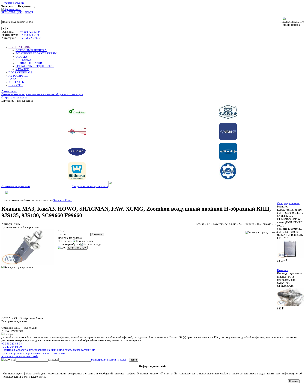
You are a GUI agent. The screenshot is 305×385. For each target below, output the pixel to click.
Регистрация (98, 359)
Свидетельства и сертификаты (90, 186)
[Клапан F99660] (27, 263)
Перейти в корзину (12, 2)
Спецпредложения (288, 203)
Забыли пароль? (116, 359)
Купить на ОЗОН (77, 247)
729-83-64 (30, 31)
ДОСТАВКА (23, 59)
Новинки (282, 270)
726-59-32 (30, 37)
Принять (293, 381)
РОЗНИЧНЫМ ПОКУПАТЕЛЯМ (36, 53)
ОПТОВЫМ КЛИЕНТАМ (31, 50)
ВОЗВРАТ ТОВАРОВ (29, 62)
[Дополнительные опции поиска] (293, 21)
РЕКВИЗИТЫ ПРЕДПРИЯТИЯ (35, 66)
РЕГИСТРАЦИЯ (11, 12)
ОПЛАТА (21, 56)
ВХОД (29, 12)
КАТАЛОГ (22, 69)
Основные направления (15, 186)
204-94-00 (30, 34)
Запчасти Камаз (62, 200)
